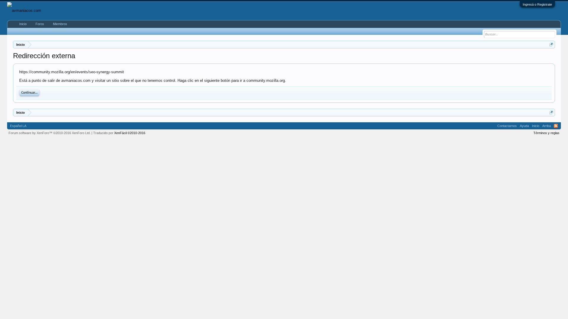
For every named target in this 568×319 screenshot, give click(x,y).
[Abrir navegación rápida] (551, 44)
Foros (40, 24)
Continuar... (29, 93)
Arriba (546, 126)
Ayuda (524, 126)
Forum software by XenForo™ (50, 133)
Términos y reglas (546, 133)
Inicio (23, 24)
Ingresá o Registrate (537, 4)
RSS (556, 126)
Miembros (60, 24)
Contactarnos (507, 126)
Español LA (18, 126)
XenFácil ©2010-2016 (129, 133)
